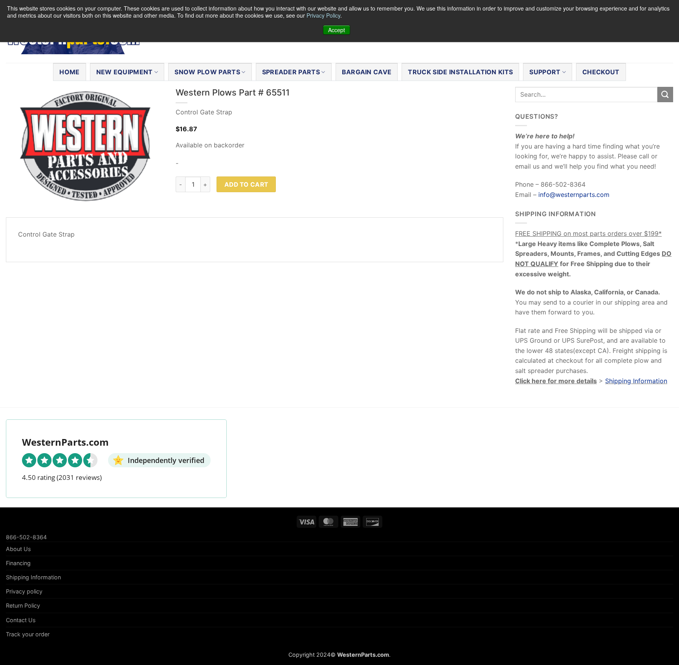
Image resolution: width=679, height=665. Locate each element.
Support (544, 72)
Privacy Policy (323, 15)
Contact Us (21, 620)
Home (69, 72)
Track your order (28, 634)
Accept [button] (336, 30)
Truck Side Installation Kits (460, 72)
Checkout (601, 72)
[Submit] (665, 94)
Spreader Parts (291, 72)
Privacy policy (24, 591)
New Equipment (124, 72)
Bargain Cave (367, 72)
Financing (18, 563)
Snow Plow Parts (207, 72)
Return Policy (23, 605)
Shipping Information (636, 381)
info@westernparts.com (573, 194)
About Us (18, 549)
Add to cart (246, 184)
